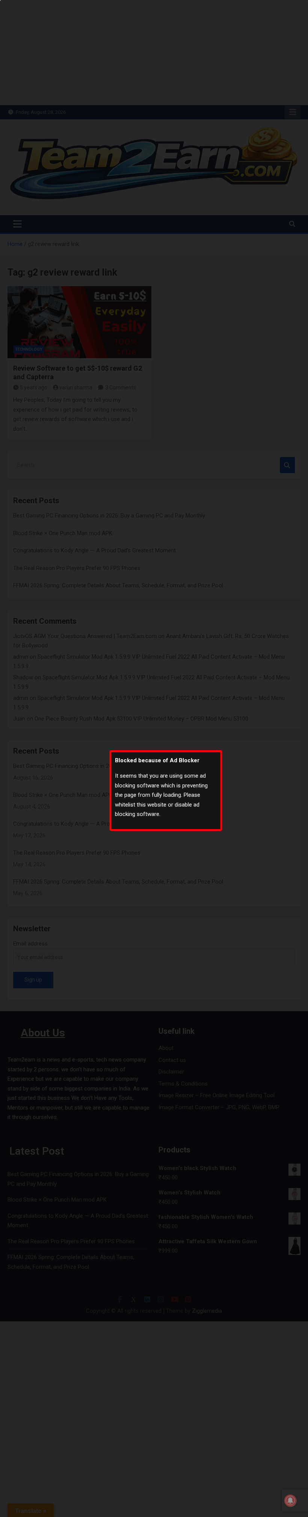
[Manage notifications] (290, 1500)
